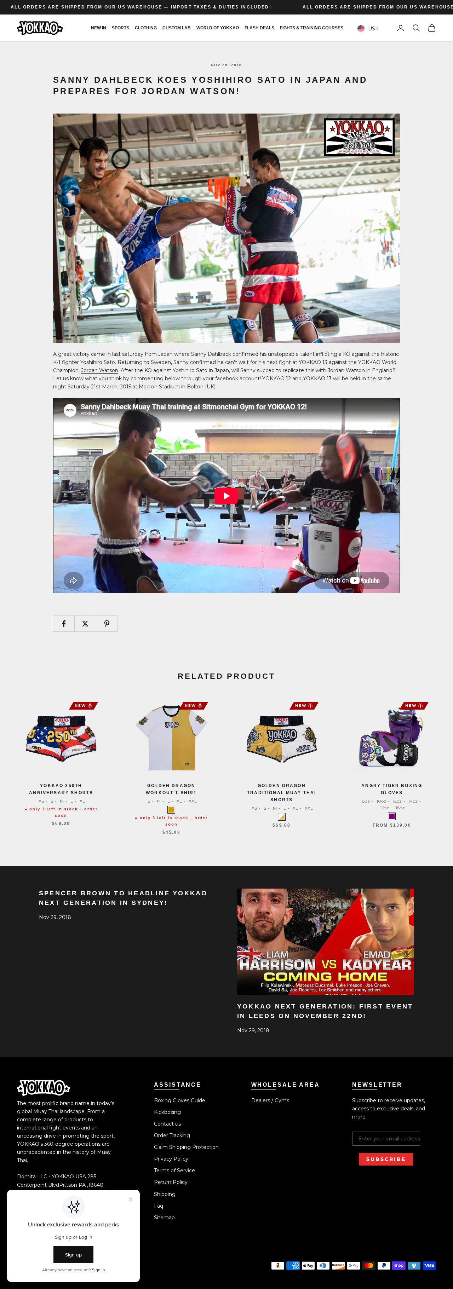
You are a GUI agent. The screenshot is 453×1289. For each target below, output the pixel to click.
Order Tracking (172, 1135)
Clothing (146, 27)
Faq (158, 1206)
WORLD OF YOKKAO (217, 27)
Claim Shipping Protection (186, 1147)
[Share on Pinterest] (106, 623)
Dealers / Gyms (270, 1100)
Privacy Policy (171, 1159)
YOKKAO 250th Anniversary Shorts (61, 789)
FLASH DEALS (259, 27)
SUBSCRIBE (386, 1159)
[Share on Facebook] (63, 623)
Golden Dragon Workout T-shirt (171, 789)
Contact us (167, 1124)
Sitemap (164, 1217)
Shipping (165, 1194)
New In (98, 27)
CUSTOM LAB (176, 27)
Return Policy (171, 1182)
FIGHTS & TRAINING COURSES (311, 27)
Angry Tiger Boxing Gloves (391, 789)
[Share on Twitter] (85, 623)
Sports (120, 27)
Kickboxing (167, 1112)
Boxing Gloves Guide (179, 1100)
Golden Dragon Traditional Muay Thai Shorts (281, 793)
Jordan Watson (99, 370)
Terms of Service (174, 1170)
